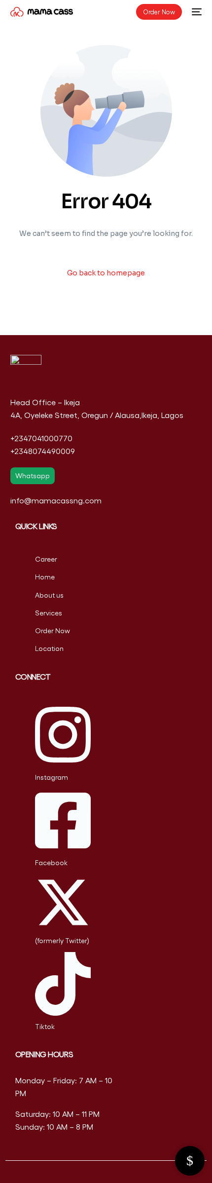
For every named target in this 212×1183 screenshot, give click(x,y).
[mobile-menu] (197, 12)
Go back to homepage (106, 272)
